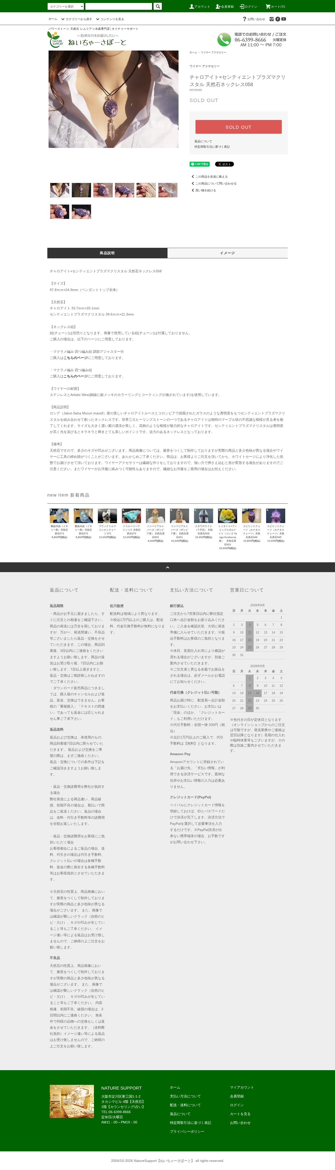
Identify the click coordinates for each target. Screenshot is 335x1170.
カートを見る (240, 1114)
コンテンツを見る (112, 19)
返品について (203, 141)
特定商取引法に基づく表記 (212, 146)
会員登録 (227, 6)
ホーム (53, 19)
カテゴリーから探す (79, 19)
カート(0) (278, 6)
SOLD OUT (239, 127)
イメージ (227, 253)
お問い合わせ (256, 19)
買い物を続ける (205, 190)
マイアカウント (242, 1087)
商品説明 (107, 253)
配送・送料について (185, 1105)
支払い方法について (185, 1096)
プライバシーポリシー (187, 1131)
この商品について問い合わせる (216, 183)
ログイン (251, 6)
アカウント (202, 6)
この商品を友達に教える (211, 176)
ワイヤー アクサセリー (213, 52)
